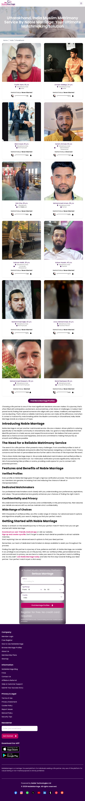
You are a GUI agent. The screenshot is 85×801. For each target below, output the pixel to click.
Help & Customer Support (12, 684)
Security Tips (7, 717)
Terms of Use (7, 698)
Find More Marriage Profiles (42, 401)
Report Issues (7, 709)
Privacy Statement (9, 702)
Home (5, 40)
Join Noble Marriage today (28, 557)
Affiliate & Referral (9, 680)
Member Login (7, 636)
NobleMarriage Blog (10, 669)
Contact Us (6, 676)
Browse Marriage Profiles (12, 647)
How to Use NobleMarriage (12, 644)
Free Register (7, 640)
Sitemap (5, 659)
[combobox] (41, 581)
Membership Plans (9, 655)
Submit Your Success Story (12, 688)
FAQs (4, 673)
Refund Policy (7, 713)
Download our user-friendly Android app (19, 532)
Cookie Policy (7, 705)
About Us (5, 651)
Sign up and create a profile (14, 534)
